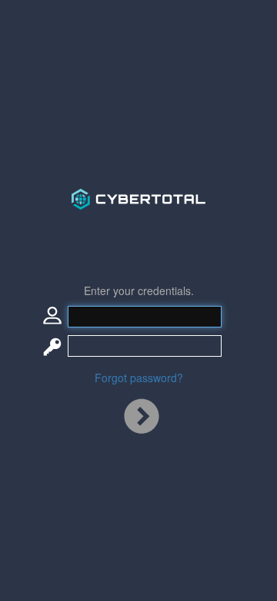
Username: (52, 316)
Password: (52, 346)
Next (141, 420)
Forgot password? (139, 377)
